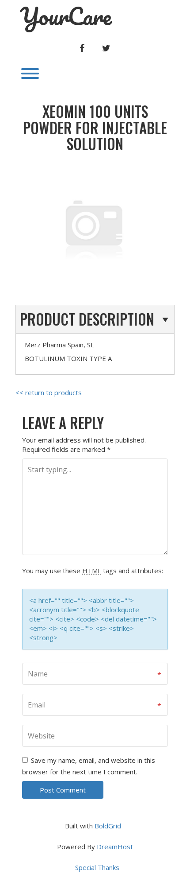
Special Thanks (97, 867)
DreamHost (115, 846)
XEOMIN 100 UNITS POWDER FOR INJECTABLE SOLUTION (95, 128)
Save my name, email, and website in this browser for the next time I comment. (88, 766)
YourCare (66, 16)
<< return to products (48, 392)
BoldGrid (108, 825)
